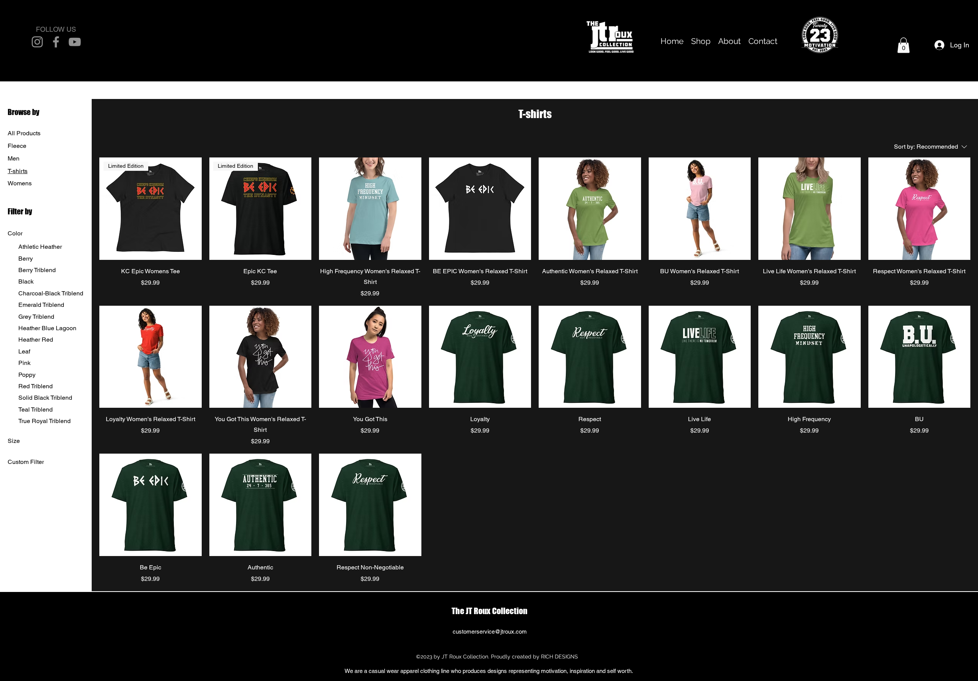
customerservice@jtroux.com (490, 631)
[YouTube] (74, 41)
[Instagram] (37, 41)
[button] (903, 45)
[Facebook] (56, 41)
